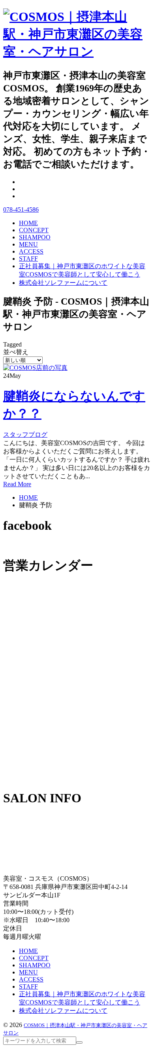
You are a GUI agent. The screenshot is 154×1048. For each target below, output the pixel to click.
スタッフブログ (25, 434)
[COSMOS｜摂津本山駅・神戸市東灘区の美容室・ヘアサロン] (77, 51)
